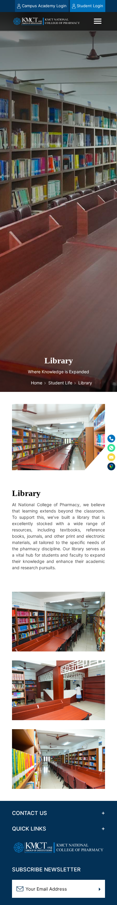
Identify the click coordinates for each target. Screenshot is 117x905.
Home (36, 382)
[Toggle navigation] (97, 21)
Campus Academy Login (44, 5)
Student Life (60, 382)
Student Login (89, 5)
